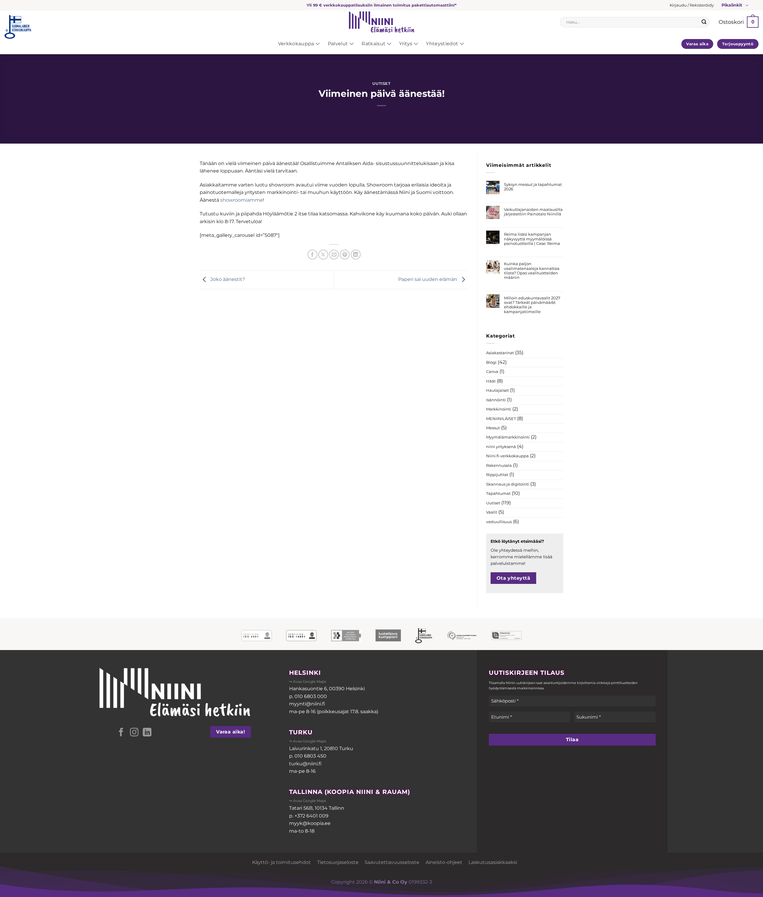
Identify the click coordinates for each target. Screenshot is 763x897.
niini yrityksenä (501, 446)
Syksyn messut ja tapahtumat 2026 (533, 186)
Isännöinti (496, 400)
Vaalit (491, 512)
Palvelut (338, 43)
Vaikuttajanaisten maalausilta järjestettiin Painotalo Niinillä (533, 211)
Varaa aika (697, 43)
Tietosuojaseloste (338, 862)
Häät (491, 381)
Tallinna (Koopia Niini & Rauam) (349, 791)
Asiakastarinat (500, 353)
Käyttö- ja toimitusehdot (281, 862)
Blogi (491, 362)
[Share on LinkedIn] (356, 254)
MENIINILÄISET (501, 418)
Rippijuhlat (497, 474)
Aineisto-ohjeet (444, 862)
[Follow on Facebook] (121, 733)
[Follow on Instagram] (134, 733)
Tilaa (572, 739)
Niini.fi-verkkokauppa (507, 456)
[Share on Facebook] (312, 254)
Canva (492, 371)
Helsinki (305, 672)
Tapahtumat (498, 493)
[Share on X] (323, 254)
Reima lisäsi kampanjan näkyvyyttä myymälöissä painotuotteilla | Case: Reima (532, 239)
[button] (692, 5)
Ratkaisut (373, 43)
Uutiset (381, 83)
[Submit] (704, 22)
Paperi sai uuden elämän (428, 279)
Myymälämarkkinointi (508, 437)
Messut (493, 428)
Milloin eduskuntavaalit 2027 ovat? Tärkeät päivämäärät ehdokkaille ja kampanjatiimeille (532, 305)
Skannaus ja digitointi (507, 484)
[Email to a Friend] (334, 254)
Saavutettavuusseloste (392, 862)
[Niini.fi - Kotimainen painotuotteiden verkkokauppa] (381, 22)
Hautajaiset (497, 390)
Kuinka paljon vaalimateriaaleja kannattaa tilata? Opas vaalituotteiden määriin (531, 271)
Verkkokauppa (296, 43)
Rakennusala (499, 465)
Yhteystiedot (442, 43)
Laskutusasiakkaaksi (493, 862)
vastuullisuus (499, 522)
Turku (301, 732)
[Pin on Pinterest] (345, 254)
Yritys (405, 43)
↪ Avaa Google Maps (307, 681)
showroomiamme (241, 200)
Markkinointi (498, 409)
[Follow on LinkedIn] (147, 733)
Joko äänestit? (227, 279)
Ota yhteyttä (514, 578)
